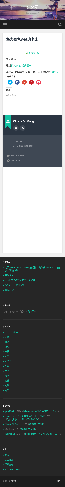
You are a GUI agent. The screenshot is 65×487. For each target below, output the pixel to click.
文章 (9, 459)
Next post (15, 160)
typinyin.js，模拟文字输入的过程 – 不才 (24, 416)
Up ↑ (59, 481)
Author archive (16, 128)
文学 (7, 356)
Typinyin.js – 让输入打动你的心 (22, 419)
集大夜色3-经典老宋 (22, 39)
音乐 (7, 390)
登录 (7, 455)
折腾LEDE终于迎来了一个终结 (20, 280)
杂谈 (7, 366)
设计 (7, 380)
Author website (22, 128)
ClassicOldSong (12, 424)
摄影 (31, 146)
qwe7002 (9, 411)
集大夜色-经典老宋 (21, 65)
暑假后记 (9, 290)
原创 (26, 146)
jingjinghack (10, 433)
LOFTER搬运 (17, 146)
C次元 (32, 7)
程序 (7, 371)
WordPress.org (12, 469)
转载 (7, 385)
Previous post (17, 155)
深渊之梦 (9, 275)
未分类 (8, 361)
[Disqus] (32, 209)
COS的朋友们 (36, 424)
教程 (7, 351)
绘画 (7, 375)
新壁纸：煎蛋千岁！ (15, 285)
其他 (7, 337)
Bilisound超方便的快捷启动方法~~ (40, 411)
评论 (9, 464)
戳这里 (31, 311)
